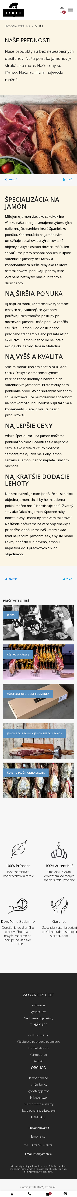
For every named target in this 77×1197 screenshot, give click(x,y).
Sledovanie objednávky (38, 1018)
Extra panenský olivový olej (38, 1110)
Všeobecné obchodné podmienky (28, 694)
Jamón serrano (38, 1078)
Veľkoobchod (38, 1055)
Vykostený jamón (38, 1091)
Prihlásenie (38, 1005)
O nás (11, 615)
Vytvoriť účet (38, 1012)
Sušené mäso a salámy (38, 1104)
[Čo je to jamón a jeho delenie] (38, 780)
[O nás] (38, 622)
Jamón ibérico (38, 1084)
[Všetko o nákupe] (38, 662)
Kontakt (38, 1061)
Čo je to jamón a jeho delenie (26, 772)
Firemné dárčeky (38, 1048)
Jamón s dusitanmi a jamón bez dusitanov (34, 733)
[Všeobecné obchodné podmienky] (38, 701)
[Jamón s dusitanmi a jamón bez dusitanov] (38, 740)
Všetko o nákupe (18, 654)
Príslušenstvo (38, 1097)
